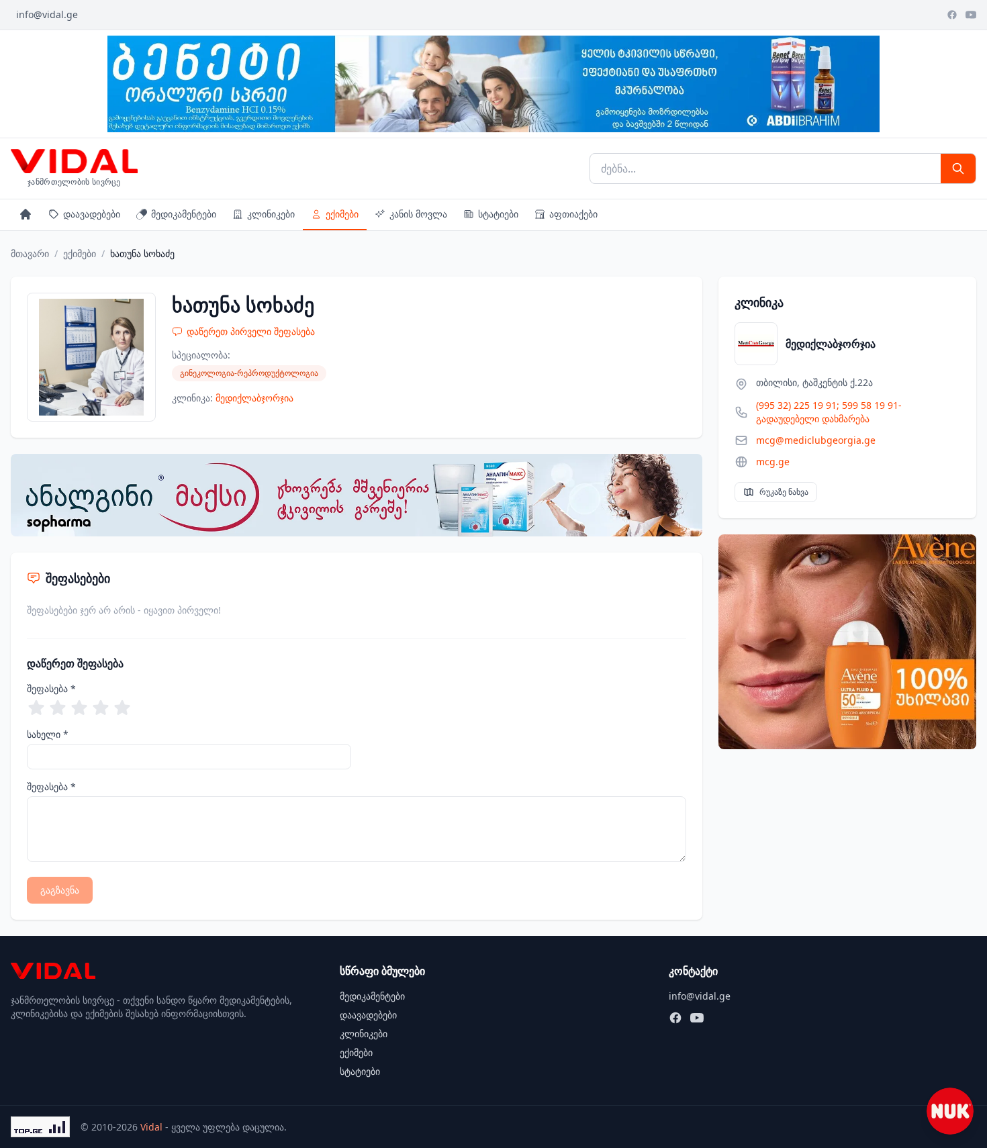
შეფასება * (51, 688)
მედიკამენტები (183, 213)
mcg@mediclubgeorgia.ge (816, 440)
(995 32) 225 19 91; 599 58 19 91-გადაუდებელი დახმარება (829, 412)
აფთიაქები (573, 213)
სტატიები (498, 213)
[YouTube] (971, 14)
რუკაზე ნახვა (783, 491)
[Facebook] (952, 14)
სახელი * (47, 734)
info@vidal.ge (47, 14)
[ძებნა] (958, 168)
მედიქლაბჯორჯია (254, 397)
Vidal (151, 1126)
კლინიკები (271, 213)
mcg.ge (773, 461)
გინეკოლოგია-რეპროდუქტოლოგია (249, 373)
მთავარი (30, 253)
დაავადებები (91, 213)
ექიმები (342, 213)
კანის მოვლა (418, 213)
